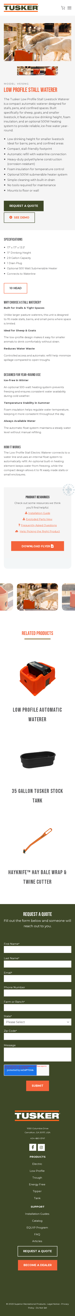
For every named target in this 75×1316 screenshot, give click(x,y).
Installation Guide (39, 513)
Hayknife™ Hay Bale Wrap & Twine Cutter (37, 877)
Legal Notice (53, 1304)
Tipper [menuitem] (37, 1191)
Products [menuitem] (38, 1156)
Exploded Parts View (39, 519)
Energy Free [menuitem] (37, 1184)
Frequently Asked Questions (39, 525)
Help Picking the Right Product (40, 531)
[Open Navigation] (69, 8)
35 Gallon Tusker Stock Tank (37, 796)
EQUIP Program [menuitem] (37, 1227)
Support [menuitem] (37, 1206)
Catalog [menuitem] (37, 1220)
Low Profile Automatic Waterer (37, 715)
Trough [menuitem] (37, 1177)
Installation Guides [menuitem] (37, 1213)
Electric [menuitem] (37, 1164)
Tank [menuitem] (37, 1198)
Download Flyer (36, 546)
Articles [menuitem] (37, 1241)
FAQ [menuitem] (37, 1234)
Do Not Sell (41, 1307)
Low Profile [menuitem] (37, 1170)
